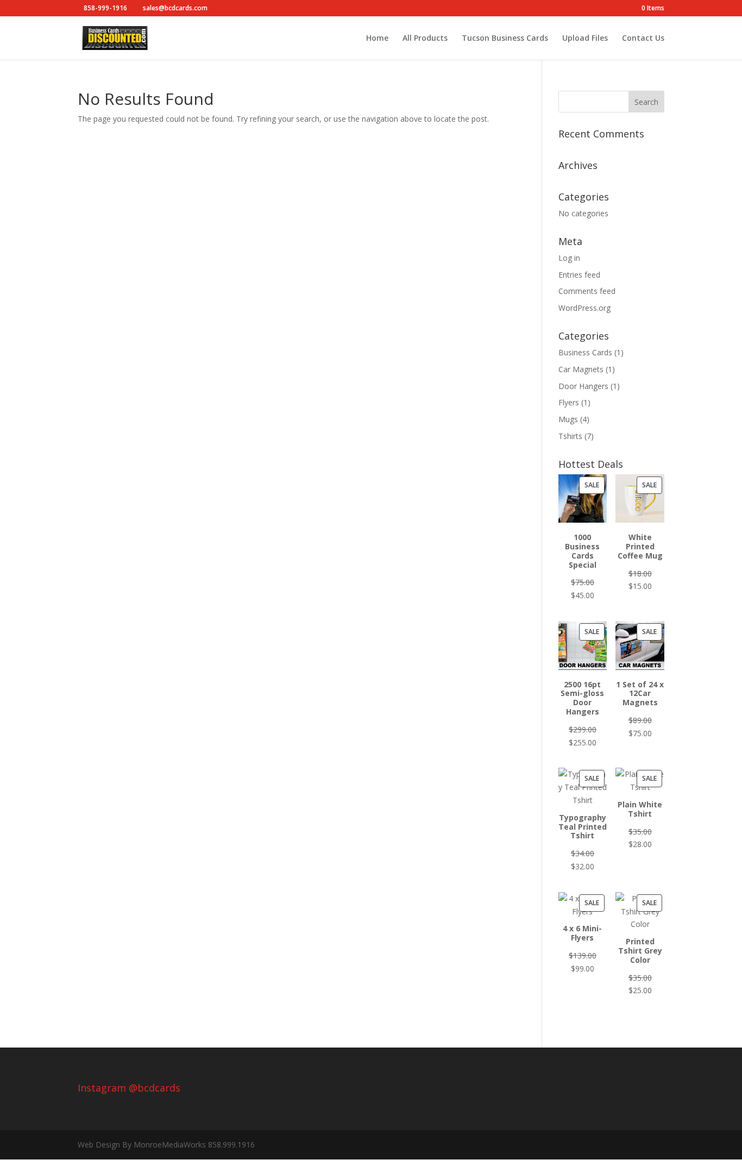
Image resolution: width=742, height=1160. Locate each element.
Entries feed (579, 274)
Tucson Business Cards (505, 38)
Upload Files (585, 38)
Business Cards (585, 352)
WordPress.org (584, 308)
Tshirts (570, 436)
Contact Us (643, 38)
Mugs (568, 419)
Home (377, 38)
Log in (569, 258)
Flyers (568, 402)
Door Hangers (583, 386)
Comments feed (586, 291)
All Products (425, 38)
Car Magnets (580, 369)
